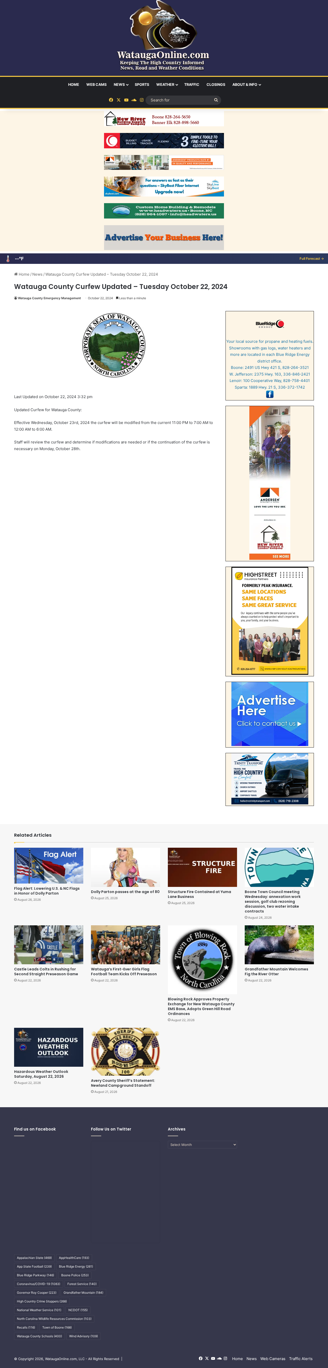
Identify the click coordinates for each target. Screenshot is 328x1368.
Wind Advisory (83, 1336)
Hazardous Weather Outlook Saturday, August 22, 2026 (41, 1074)
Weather (165, 84)
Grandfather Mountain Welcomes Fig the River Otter (276, 972)
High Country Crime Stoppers (42, 1301)
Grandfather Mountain (83, 1292)
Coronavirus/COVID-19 (38, 1284)
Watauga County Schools (39, 1336)
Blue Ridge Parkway (35, 1275)
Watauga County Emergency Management (49, 298)
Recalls (26, 1327)
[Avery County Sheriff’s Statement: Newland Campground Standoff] (125, 1052)
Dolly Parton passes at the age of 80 (125, 891)
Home (73, 84)
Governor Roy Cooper (36, 1292)
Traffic (191, 84)
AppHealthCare (74, 1258)
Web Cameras (272, 1358)
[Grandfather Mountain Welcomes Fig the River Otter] (279, 944)
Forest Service (82, 1284)
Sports (142, 84)
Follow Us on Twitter (111, 1129)
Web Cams (96, 84)
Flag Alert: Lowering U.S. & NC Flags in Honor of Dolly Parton (47, 891)
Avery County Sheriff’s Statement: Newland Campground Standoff (123, 1083)
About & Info (244, 84)
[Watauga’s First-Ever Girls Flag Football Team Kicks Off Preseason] (125, 944)
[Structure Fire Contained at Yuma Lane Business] (202, 867)
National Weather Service (39, 1310)
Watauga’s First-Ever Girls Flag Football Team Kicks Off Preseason (124, 972)
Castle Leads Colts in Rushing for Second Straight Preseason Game (46, 972)
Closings (216, 84)
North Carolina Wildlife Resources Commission (54, 1319)
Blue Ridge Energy (76, 1266)
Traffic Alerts (301, 1358)
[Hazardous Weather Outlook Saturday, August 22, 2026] (48, 1047)
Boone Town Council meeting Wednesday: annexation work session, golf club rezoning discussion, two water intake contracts (273, 901)
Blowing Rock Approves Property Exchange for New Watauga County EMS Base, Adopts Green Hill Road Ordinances (201, 1006)
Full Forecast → (312, 258)
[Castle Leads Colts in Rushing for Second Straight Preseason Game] (48, 944)
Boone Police (75, 1275)
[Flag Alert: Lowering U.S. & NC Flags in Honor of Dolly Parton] (48, 866)
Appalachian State (34, 1258)
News (119, 84)
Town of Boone (57, 1327)
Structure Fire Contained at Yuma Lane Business (199, 894)
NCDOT (78, 1310)
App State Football (34, 1266)
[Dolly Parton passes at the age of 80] (125, 867)
